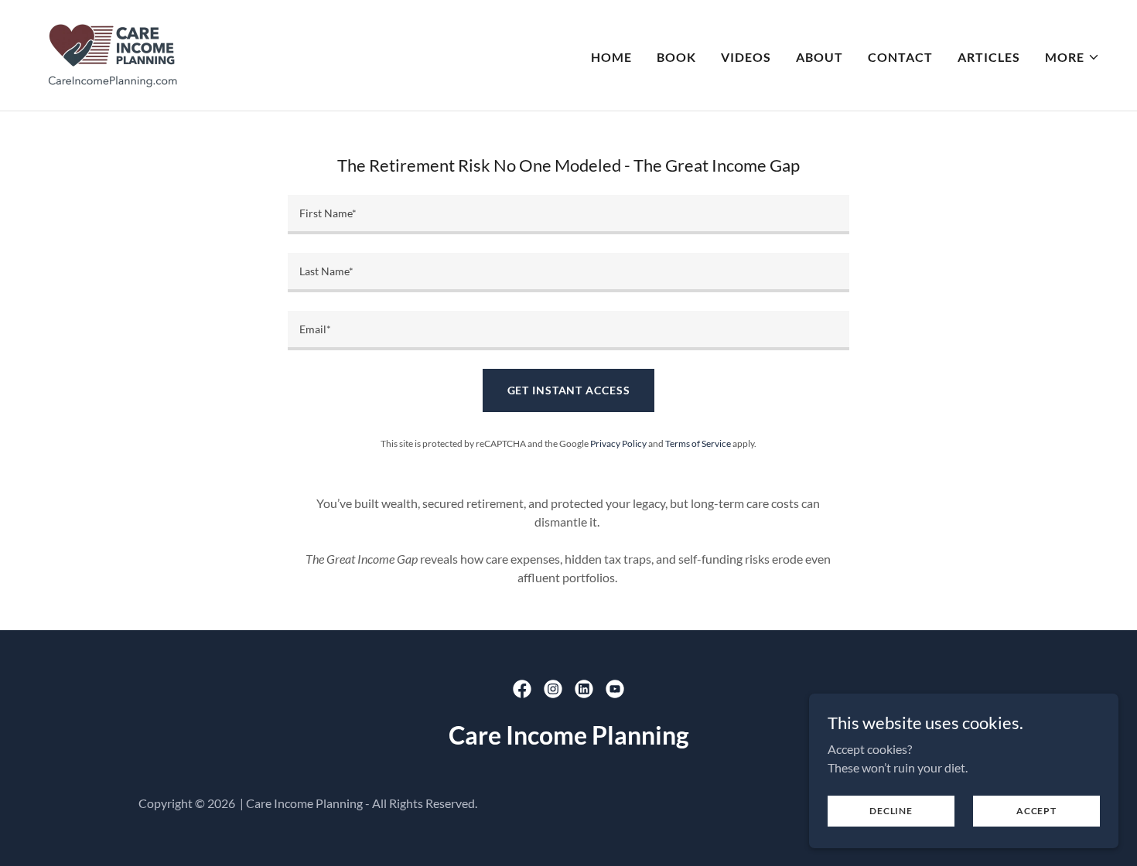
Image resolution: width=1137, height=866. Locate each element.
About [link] (819, 56)
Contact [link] (900, 56)
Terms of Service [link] (698, 443)
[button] (1072, 57)
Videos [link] (746, 56)
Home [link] (611, 56)
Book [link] (676, 56)
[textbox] (568, 214)
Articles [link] (989, 56)
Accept (1036, 811)
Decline (890, 811)
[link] (112, 53)
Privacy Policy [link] (618, 443)
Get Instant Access (568, 390)
